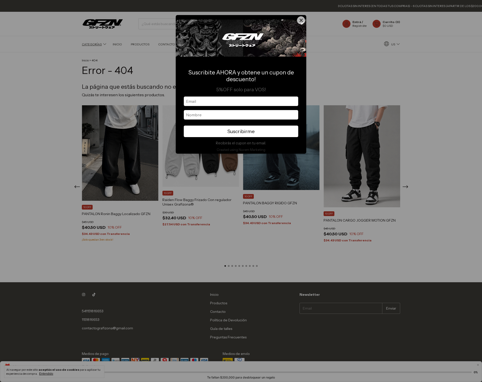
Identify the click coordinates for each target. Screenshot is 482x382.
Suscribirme (241, 131)
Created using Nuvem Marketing (241, 150)
